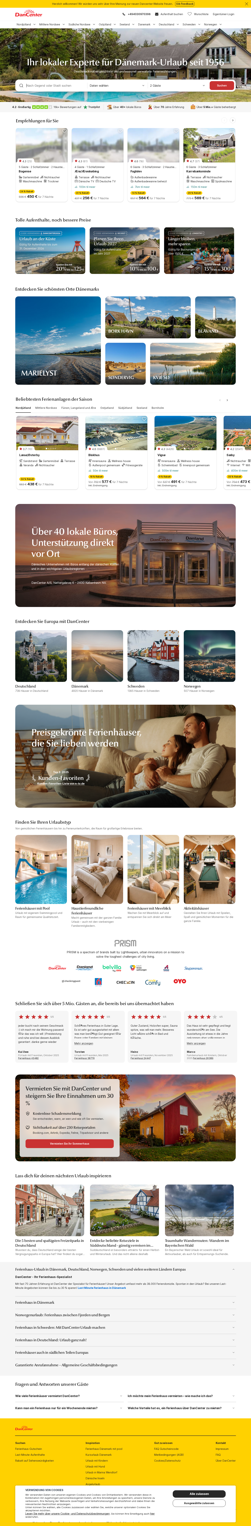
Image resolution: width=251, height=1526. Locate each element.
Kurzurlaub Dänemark (99, 1454)
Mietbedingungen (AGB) (169, 1454)
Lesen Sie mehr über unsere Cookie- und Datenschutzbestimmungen (67, 1513)
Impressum (222, 1448)
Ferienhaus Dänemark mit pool (104, 1448)
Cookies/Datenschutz (167, 1460)
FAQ (218, 1454)
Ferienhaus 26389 (203, 1058)
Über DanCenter (226, 1460)
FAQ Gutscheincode (166, 1448)
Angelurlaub (93, 1484)
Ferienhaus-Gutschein (28, 1448)
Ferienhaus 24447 (141, 1058)
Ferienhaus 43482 (28, 1058)
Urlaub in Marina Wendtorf (101, 1472)
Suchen (222, 85)
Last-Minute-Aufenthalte (30, 1454)
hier (152, 1513)
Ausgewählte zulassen (199, 1503)
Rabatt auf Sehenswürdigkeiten (34, 1460)
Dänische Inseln (95, 1478)
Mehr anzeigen (83, 1043)
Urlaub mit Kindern (97, 1460)
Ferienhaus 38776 (84, 1058)
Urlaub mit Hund (95, 1466)
